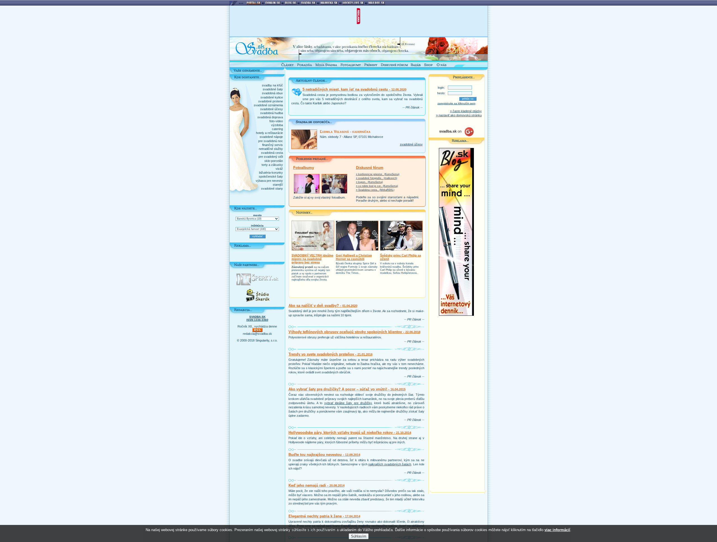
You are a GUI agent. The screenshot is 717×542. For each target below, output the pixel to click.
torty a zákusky (272, 164)
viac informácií (557, 530)
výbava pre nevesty (269, 180)
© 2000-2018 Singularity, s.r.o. (257, 340)
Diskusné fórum (369, 168)
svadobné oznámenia (268, 105)
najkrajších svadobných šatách (389, 464)
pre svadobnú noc (270, 141)
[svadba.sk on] (456, 135)
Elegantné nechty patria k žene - (324, 516)
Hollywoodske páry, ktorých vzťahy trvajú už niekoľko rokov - (349, 432)
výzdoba (277, 125)
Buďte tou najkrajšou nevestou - (324, 455)
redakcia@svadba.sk (257, 333)
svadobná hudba (271, 113)
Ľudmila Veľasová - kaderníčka (345, 131)
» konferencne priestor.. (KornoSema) (377, 174)
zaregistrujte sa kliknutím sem (456, 103)
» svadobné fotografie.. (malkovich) (376, 178)
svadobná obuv (272, 93)
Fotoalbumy (303, 168)
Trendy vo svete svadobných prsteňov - (330, 354)
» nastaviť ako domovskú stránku (459, 115)
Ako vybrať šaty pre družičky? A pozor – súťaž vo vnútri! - (347, 389)
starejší (278, 184)
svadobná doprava (270, 117)
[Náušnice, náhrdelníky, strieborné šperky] (257, 284)
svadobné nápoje (271, 136)
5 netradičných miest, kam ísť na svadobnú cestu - (354, 89)
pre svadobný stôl (271, 156)
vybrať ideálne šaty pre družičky (348, 403)
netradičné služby (271, 148)
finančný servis (272, 145)
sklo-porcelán (273, 160)
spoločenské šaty (271, 176)
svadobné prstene (270, 101)
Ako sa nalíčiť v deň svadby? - (322, 305)
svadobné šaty (273, 89)
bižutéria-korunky (271, 172)
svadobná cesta (272, 152)
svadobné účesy (271, 109)
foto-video (276, 121)
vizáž (279, 168)
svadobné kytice (271, 97)
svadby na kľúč (272, 85)
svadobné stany (272, 188)
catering (277, 129)
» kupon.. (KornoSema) (369, 182)
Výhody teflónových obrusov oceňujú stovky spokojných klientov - (354, 332)
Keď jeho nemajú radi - (316, 485)
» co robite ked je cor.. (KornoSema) (377, 186)
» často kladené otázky (466, 111)
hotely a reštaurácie (269, 133)
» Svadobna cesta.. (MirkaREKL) (375, 189)
